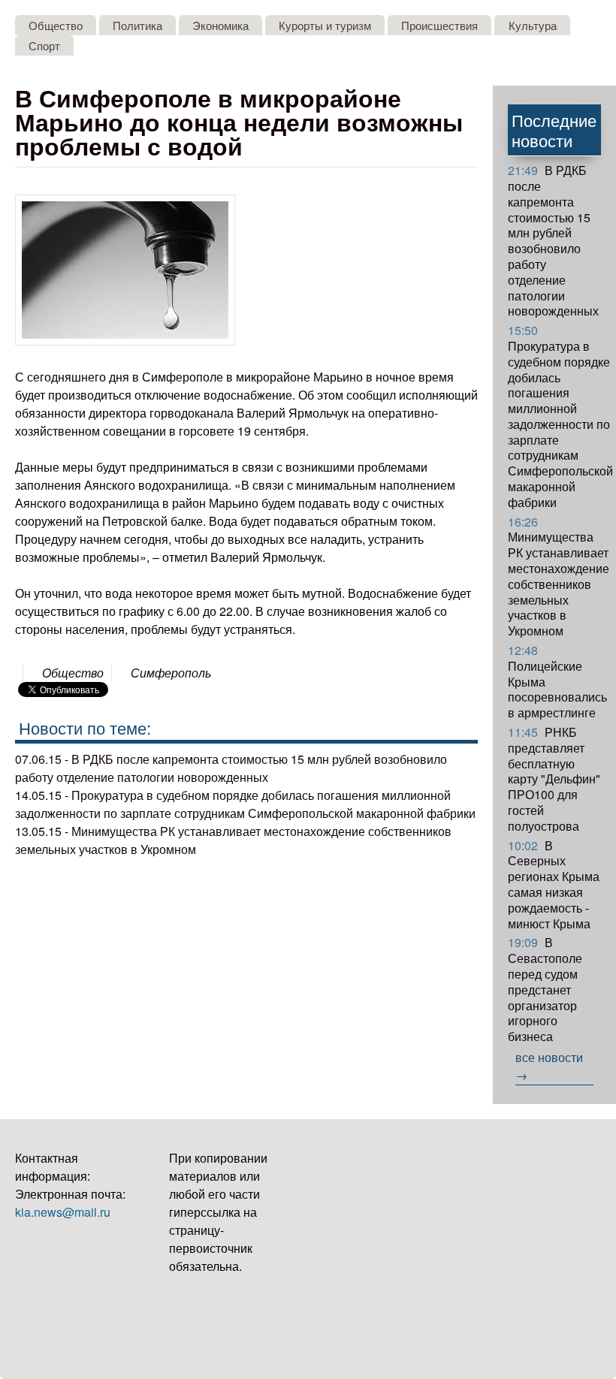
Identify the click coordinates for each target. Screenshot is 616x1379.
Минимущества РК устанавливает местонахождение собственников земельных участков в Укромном (558, 576)
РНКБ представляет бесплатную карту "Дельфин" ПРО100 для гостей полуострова (554, 778)
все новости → (549, 1066)
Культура (533, 25)
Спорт (44, 45)
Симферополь (171, 672)
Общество (56, 25)
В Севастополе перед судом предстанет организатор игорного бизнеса (545, 989)
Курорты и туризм (325, 25)
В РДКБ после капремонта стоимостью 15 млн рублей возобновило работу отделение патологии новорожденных (553, 240)
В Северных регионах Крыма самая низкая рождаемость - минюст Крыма (553, 884)
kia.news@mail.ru (62, 1212)
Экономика (220, 25)
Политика (137, 25)
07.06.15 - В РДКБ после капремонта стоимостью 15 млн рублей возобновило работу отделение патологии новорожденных (231, 768)
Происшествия (439, 25)
